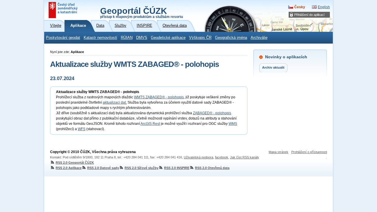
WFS (81, 129)
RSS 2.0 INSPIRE (176, 168)
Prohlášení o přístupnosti (309, 152)
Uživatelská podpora (198, 157)
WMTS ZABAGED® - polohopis (159, 97)
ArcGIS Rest (150, 124)
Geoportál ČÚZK (141, 12)
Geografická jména (231, 38)
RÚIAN (127, 38)
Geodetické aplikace (168, 38)
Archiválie (259, 38)
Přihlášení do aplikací (309, 14)
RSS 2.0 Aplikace (69, 168)
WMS (233, 124)
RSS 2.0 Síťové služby (141, 168)
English (324, 7)
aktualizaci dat (114, 102)
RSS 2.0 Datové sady (103, 168)
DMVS (141, 38)
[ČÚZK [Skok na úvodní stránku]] (64, 10)
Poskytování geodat (63, 38)
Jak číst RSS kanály (244, 157)
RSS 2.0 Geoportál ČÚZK (75, 162)
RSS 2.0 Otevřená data (212, 168)
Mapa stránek (278, 152)
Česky (299, 7)
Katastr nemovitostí (100, 38)
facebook (221, 157)
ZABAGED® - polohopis (212, 113)
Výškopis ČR (200, 38)
